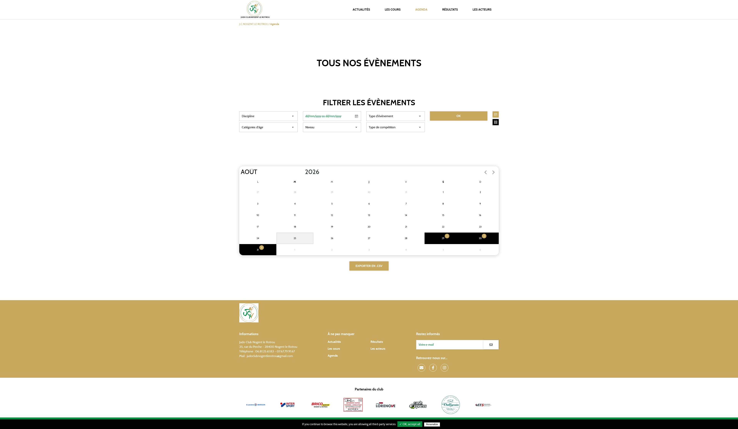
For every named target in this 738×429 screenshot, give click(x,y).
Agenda (421, 9)
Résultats (450, 9)
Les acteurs (482, 9)
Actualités (361, 9)
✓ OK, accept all (409, 424)
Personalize (432, 424)
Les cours (393, 9)
